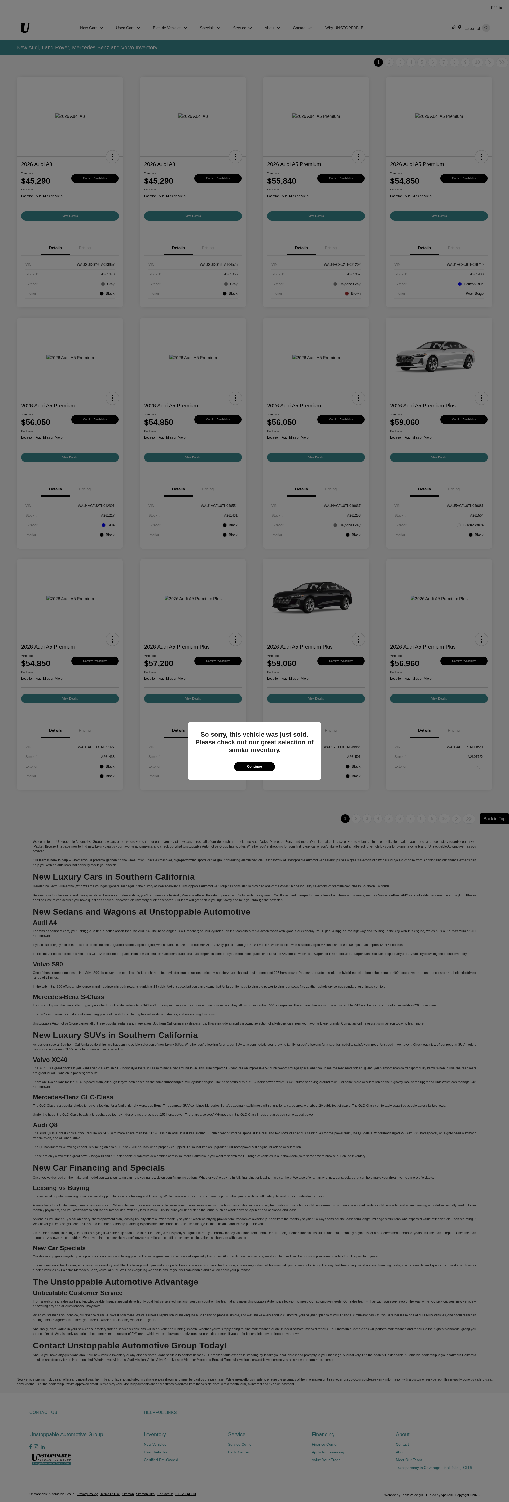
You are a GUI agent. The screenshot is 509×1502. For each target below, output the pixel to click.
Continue (254, 767)
